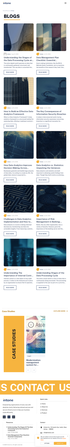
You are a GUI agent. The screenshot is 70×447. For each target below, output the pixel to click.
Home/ (4, 10)
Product (44, 413)
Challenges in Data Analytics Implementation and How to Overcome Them (17, 222)
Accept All (60, 443)
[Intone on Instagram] (13, 416)
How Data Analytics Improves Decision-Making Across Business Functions (18, 168)
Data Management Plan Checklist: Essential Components (47, 60)
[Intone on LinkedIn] (4, 416)
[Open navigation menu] (65, 3)
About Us (45, 407)
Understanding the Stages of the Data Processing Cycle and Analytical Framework (18, 60)
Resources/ (8, 10)
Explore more (59, 311)
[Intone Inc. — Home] (18, 400)
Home (44, 403)
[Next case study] (34, 370)
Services (44, 410)
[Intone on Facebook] (8, 416)
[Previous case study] (28, 370)
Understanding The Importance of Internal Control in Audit (18, 275)
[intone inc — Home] (7, 3)
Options (46, 443)
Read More (10, 72)
